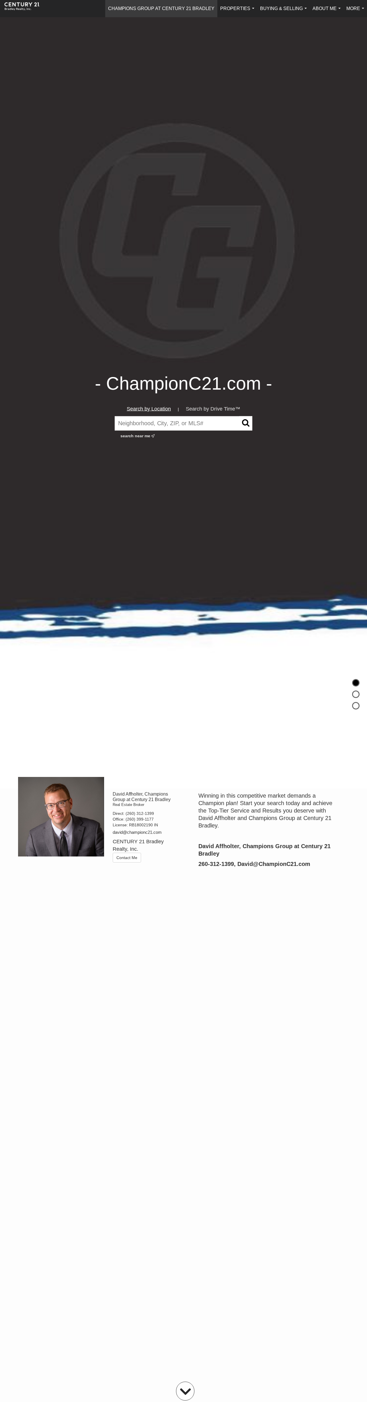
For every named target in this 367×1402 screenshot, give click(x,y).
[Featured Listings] (356, 694)
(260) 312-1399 (140, 813)
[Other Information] (356, 705)
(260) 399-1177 (140, 819)
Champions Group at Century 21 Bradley (161, 8)
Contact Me (126, 857)
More (356, 11)
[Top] (356, 683)
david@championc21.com (137, 832)
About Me (328, 11)
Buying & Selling (284, 11)
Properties (238, 11)
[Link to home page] (25, 8)
